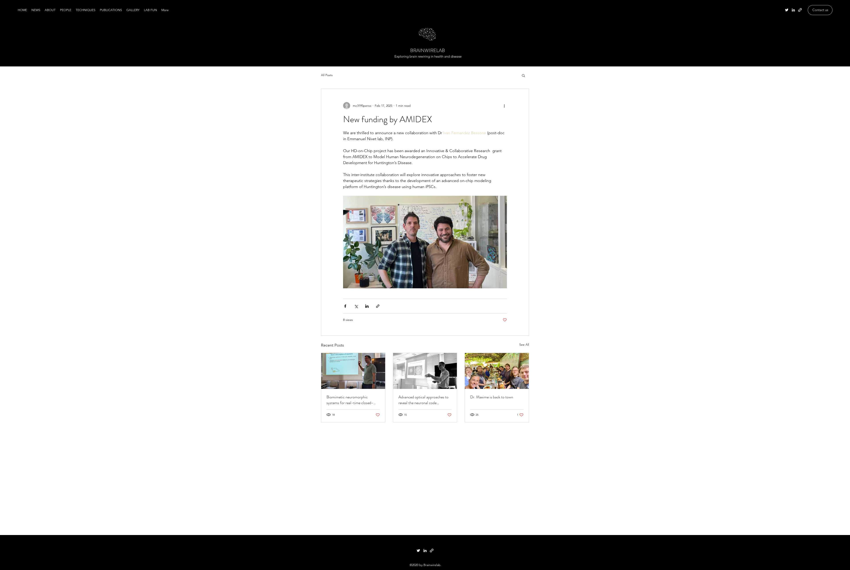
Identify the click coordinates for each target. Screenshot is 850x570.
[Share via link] (378, 306)
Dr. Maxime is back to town (491, 397)
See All (524, 345)
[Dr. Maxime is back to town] (497, 371)
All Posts (327, 75)
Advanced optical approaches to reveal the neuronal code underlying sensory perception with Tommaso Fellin (423, 400)
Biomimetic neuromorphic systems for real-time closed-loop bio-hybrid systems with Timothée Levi (349, 400)
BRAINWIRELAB (427, 50)
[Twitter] (786, 10)
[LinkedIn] (793, 10)
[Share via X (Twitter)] (356, 306)
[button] (523, 75)
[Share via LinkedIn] (367, 306)
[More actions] (504, 105)
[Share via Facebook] (345, 306)
